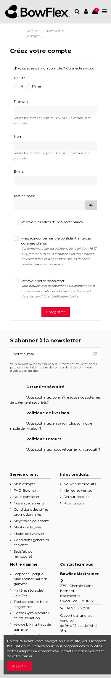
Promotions (74, 503)
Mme (36, 86)
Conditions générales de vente (31, 542)
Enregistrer (55, 312)
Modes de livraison (29, 533)
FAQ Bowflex (25, 490)
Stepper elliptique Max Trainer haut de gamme (31, 579)
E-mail (19, 171)
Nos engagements (29, 503)
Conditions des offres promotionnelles (31, 512)
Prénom (21, 101)
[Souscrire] (95, 354)
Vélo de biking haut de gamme (32, 627)
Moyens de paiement (31, 521)
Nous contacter (26, 496)
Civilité (19, 78)
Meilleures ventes (78, 490)
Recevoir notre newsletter (58, 288)
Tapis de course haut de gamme (31, 604)
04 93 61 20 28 (78, 608)
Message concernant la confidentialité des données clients (58, 251)
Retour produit (76, 496)
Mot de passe (25, 196)
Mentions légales (27, 527)
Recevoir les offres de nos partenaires (52, 222)
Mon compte (25, 484)
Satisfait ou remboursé (23, 554)
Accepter (19, 666)
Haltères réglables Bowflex (28, 593)
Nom (18, 136)
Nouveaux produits (80, 484)
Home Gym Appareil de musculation (31, 615)
